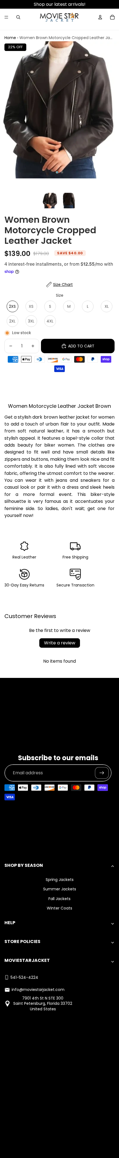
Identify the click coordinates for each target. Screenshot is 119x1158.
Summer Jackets (59, 889)
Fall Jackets (59, 898)
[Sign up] (102, 773)
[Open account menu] (100, 17)
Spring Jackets (60, 879)
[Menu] (6, 17)
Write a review (59, 643)
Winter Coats (59, 908)
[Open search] (18, 17)
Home (10, 37)
